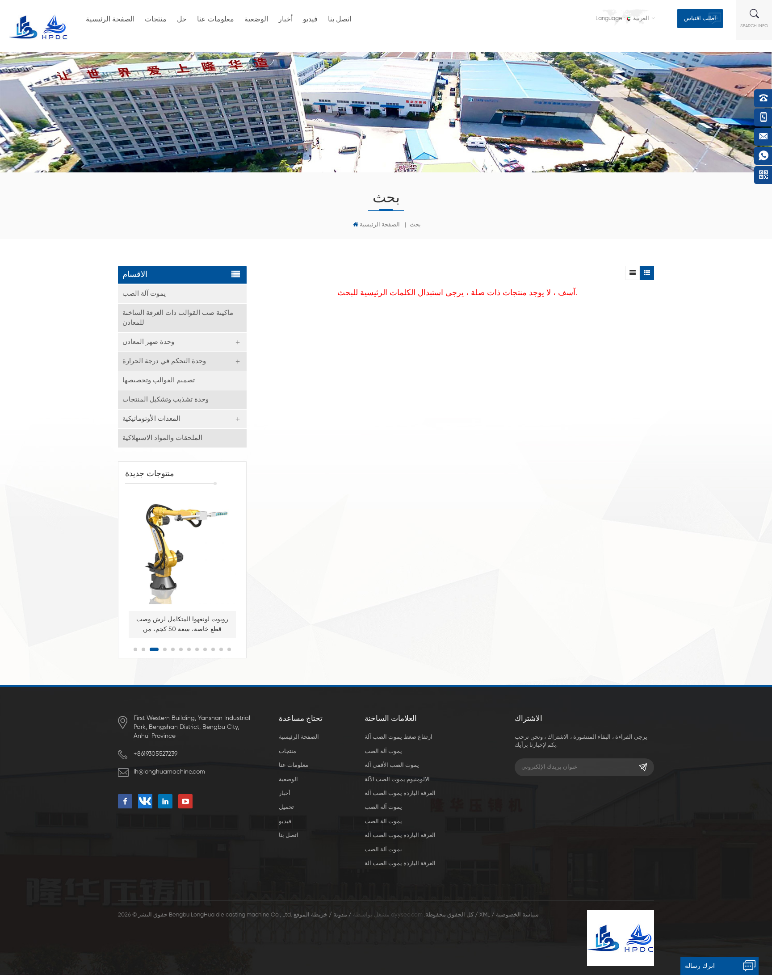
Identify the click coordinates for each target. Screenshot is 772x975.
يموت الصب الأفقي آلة (392, 765)
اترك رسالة (700, 966)
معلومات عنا (215, 19)
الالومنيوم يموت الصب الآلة (397, 780)
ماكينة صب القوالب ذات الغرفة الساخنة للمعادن (177, 318)
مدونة (340, 915)
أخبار (285, 19)
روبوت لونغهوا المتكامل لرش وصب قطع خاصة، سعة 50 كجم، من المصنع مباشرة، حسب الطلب (182, 625)
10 (213, 649)
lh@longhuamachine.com (169, 772)
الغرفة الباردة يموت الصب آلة (400, 793)
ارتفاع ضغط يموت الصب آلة (398, 737)
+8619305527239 (155, 754)
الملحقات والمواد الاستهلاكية (162, 438)
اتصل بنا (339, 19)
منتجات (156, 19)
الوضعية (256, 19)
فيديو (310, 19)
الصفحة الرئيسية (110, 19)
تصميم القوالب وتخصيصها (158, 380)
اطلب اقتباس (700, 18)
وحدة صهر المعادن (148, 342)
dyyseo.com (407, 915)
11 (221, 649)
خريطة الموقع (310, 915)
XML (484, 915)
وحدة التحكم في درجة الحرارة (164, 361)
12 (229, 649)
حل (182, 19)
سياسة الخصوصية (517, 915)
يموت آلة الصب (144, 293)
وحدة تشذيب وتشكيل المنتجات (165, 399)
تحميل (286, 807)
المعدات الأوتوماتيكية (151, 418)
